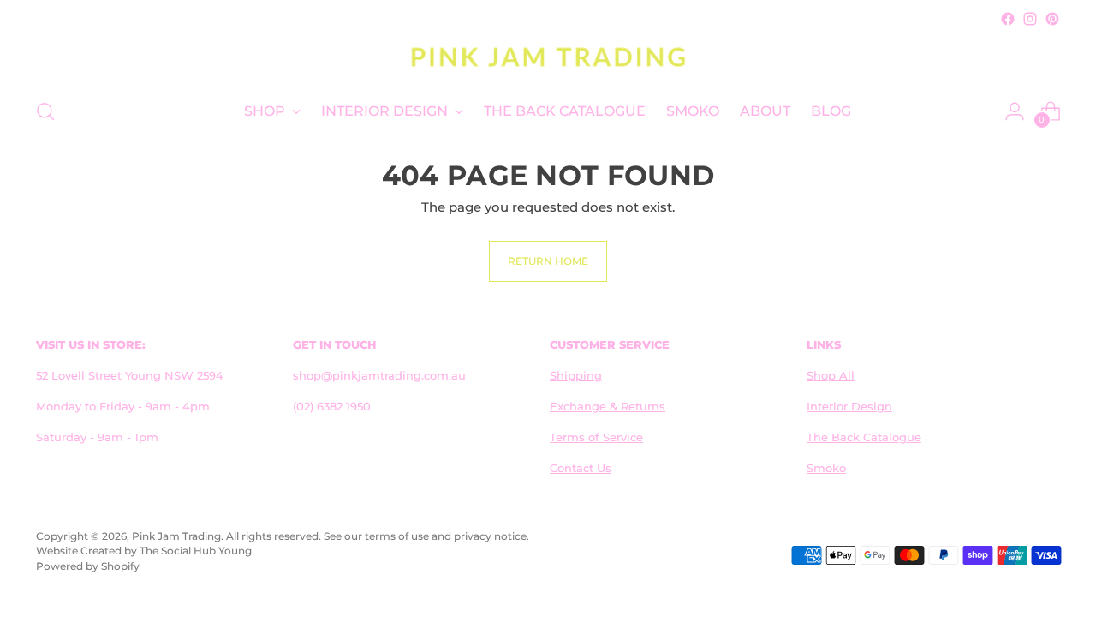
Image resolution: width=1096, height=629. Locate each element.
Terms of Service (596, 437)
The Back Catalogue (864, 437)
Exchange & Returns (607, 406)
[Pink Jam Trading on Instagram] (1030, 19)
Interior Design (849, 406)
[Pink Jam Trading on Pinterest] (1052, 19)
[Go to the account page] (1015, 111)
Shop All (831, 375)
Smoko (826, 468)
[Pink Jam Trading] (548, 56)
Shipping (576, 375)
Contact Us (580, 468)
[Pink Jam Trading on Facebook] (1008, 19)
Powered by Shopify (88, 566)
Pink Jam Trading (176, 536)
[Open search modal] (45, 111)
